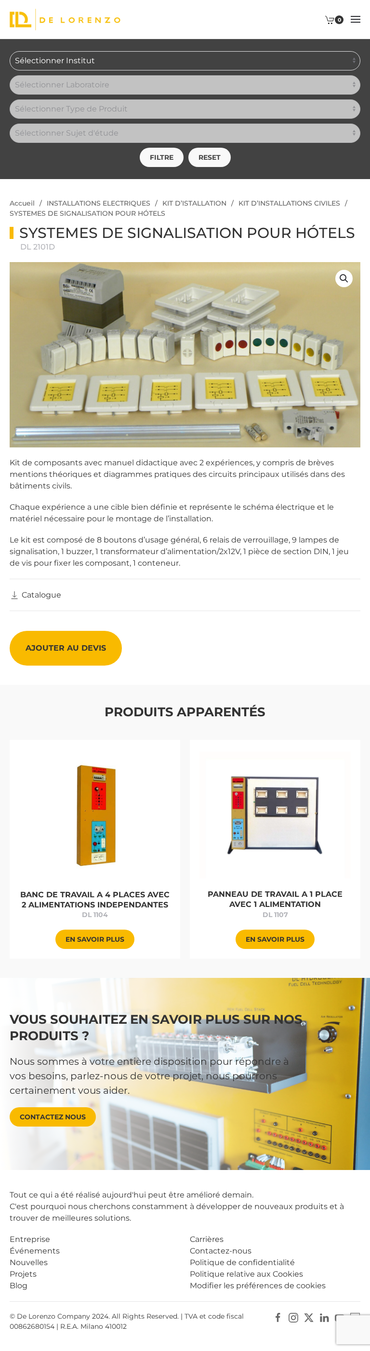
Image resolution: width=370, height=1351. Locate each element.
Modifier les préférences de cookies (258, 1285)
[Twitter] (309, 1317)
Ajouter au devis (66, 648)
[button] (355, 19)
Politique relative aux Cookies (246, 1274)
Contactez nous (53, 1117)
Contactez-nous (220, 1250)
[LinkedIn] (324, 1317)
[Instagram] (293, 1317)
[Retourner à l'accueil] (65, 19)
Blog (18, 1285)
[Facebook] (278, 1317)
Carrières (207, 1239)
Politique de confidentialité (242, 1262)
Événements (35, 1250)
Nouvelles (29, 1262)
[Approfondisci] (95, 814)
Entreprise (30, 1239)
